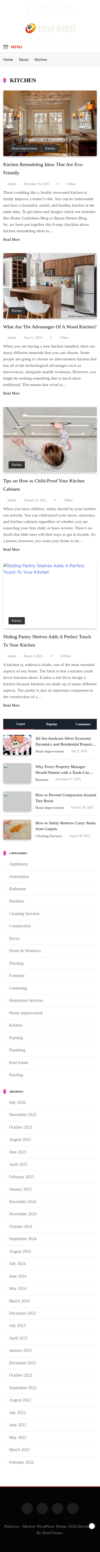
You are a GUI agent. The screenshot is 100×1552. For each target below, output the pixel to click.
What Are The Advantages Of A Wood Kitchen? (50, 326)
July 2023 (17, 1325)
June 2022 (17, 1425)
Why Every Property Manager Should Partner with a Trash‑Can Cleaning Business (62, 773)
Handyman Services (26, 1000)
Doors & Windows (25, 950)
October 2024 (20, 1226)
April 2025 (18, 1164)
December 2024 (22, 1201)
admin (11, 184)
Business (41, 779)
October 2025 (20, 1127)
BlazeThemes (52, 1533)
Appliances (18, 864)
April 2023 (18, 1338)
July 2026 (17, 1102)
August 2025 (20, 1139)
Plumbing (17, 1050)
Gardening (18, 988)
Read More (11, 240)
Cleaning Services (48, 836)
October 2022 (20, 1375)
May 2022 (17, 1437)
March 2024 (19, 1301)
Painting (16, 1037)
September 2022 (23, 1387)
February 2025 (21, 1177)
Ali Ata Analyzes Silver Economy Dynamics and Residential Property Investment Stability (64, 744)
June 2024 (17, 1276)
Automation (19, 876)
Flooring (16, 963)
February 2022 (21, 1462)
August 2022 (20, 1400)
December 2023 (22, 1313)
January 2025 (20, 1189)
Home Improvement (24, 148)
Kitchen (50, 148)
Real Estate (18, 1062)
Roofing (16, 1075)
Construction (20, 926)
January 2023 (20, 1350)
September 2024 (23, 1238)
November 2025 (23, 1114)
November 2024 (23, 1214)
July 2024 (17, 1263)
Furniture (17, 975)
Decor (14, 938)
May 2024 (17, 1288)
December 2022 (22, 1363)
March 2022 (19, 1449)
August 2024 (20, 1251)
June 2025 (17, 1152)
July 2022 (17, 1412)
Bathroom (17, 889)
